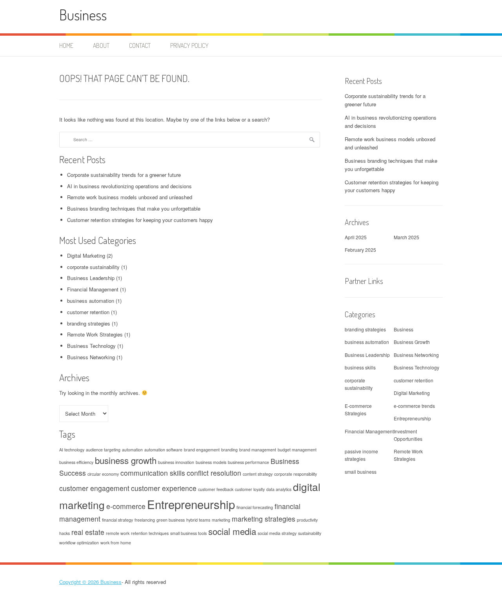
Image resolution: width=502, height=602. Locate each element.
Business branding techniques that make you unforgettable (133, 208)
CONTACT (140, 45)
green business (170, 520)
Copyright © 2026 (79, 582)
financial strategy (117, 520)
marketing (221, 520)
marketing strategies (263, 519)
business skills (360, 367)
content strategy (258, 474)
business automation (90, 300)
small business (360, 471)
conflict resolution (214, 473)
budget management (297, 450)
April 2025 (356, 237)
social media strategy (277, 533)
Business (83, 14)
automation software (163, 450)
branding (229, 450)
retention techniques (150, 533)
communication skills (152, 473)
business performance (248, 462)
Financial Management (92, 289)
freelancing (145, 520)
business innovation (176, 462)
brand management (257, 450)
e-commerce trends (414, 405)
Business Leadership (91, 278)
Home (66, 45)
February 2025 (360, 249)
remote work (117, 533)
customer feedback (215, 489)
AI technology (71, 450)
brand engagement (202, 450)
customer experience (163, 488)
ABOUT (101, 45)
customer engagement (94, 488)
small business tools (188, 533)
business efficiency (76, 462)
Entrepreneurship (191, 504)
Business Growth (412, 341)
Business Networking (91, 357)
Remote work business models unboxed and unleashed (129, 197)
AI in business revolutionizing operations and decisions (129, 186)
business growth (125, 460)
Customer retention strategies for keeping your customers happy (140, 220)
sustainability (309, 533)
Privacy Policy (189, 45)
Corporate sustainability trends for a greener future (124, 174)
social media (232, 531)
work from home (115, 543)
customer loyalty (250, 489)
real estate (87, 532)
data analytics (278, 489)
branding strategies (88, 323)
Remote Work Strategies (95, 334)
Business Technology (91, 345)
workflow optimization (79, 543)
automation (132, 450)
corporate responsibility (295, 474)
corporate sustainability (93, 267)
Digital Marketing (86, 255)
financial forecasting (254, 507)
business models (211, 462)
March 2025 (406, 237)
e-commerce (126, 506)
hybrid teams (198, 520)
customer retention (88, 312)
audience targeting (103, 450)
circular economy (103, 474)
